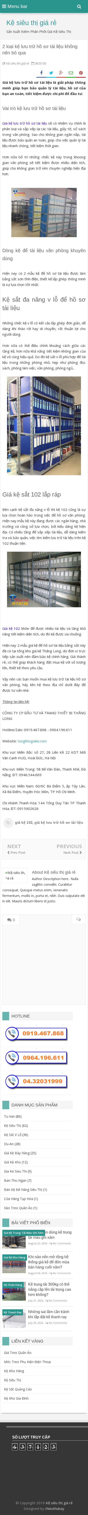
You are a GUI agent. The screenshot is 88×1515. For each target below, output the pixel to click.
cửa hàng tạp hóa (18, 1198)
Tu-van (9, 1116)
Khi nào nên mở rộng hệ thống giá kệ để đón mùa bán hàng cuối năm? (48, 1262)
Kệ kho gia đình (16, 1398)
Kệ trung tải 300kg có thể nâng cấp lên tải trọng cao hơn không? (49, 1289)
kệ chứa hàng (13, 1285)
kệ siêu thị (12, 1125)
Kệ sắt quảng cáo (18, 1389)
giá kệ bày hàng (17, 1153)
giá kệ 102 (24, 822)
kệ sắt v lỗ (12, 1134)
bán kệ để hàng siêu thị (23, 1189)
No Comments (62, 1243)
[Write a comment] (78, 919)
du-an (9, 1144)
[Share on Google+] (61, 73)
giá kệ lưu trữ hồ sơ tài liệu (58, 822)
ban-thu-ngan (15, 1180)
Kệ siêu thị (12, 1380)
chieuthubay (54, 1508)
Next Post (71, 852)
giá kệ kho (12, 1162)
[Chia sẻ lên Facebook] (41, 73)
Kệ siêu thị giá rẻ (59, 1502)
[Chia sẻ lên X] (51, 73)
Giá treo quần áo (17, 1352)
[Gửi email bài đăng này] (71, 73)
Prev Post (17, 852)
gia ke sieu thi (15, 1171)
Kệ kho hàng (14, 1371)
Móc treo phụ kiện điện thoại (27, 1361)
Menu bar (16, 6)
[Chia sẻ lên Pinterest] (81, 73)
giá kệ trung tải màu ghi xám (24, 1232)
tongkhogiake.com (32, 741)
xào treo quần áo (18, 1208)
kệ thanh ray (13, 1312)
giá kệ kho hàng (15, 1257)
